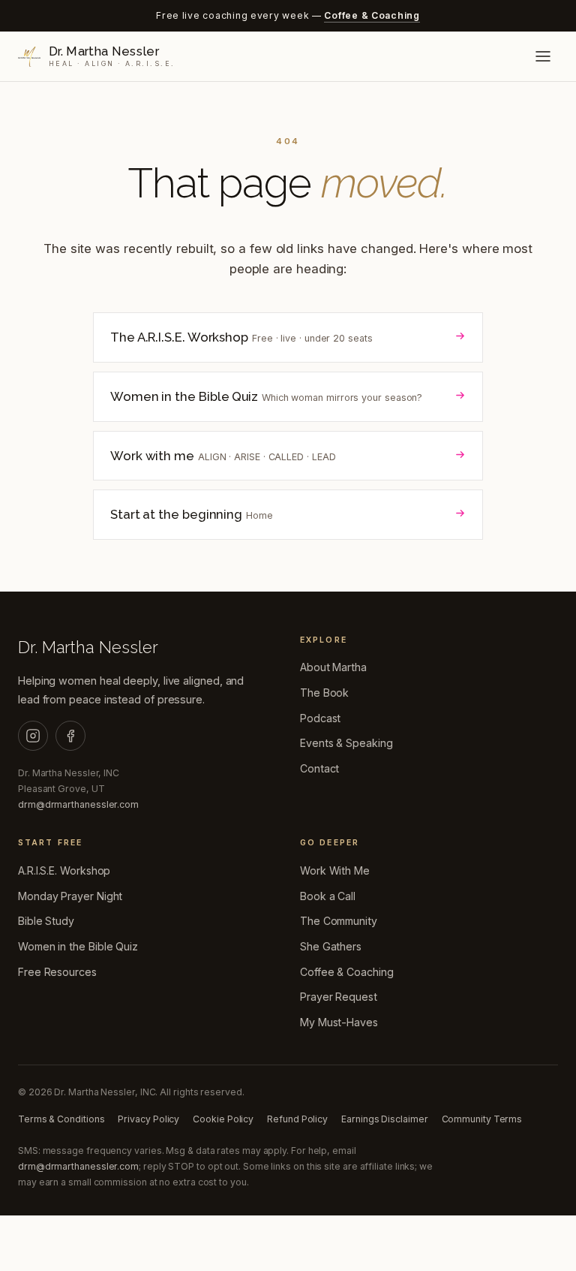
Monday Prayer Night (70, 896)
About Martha (333, 667)
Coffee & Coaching (371, 15)
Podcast (320, 718)
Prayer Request (338, 996)
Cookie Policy (223, 1119)
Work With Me (335, 870)
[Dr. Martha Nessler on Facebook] (71, 736)
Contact (319, 768)
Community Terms (482, 1119)
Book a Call (328, 896)
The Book (324, 692)
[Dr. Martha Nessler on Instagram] (33, 736)
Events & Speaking (346, 742)
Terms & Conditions (61, 1119)
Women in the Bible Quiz (78, 946)
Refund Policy (297, 1119)
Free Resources (57, 971)
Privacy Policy (148, 1119)
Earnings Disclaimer (384, 1119)
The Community (338, 920)
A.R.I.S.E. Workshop (64, 870)
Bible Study (46, 920)
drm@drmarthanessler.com (78, 804)
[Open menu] (543, 56)
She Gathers (331, 946)
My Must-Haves (339, 1022)
